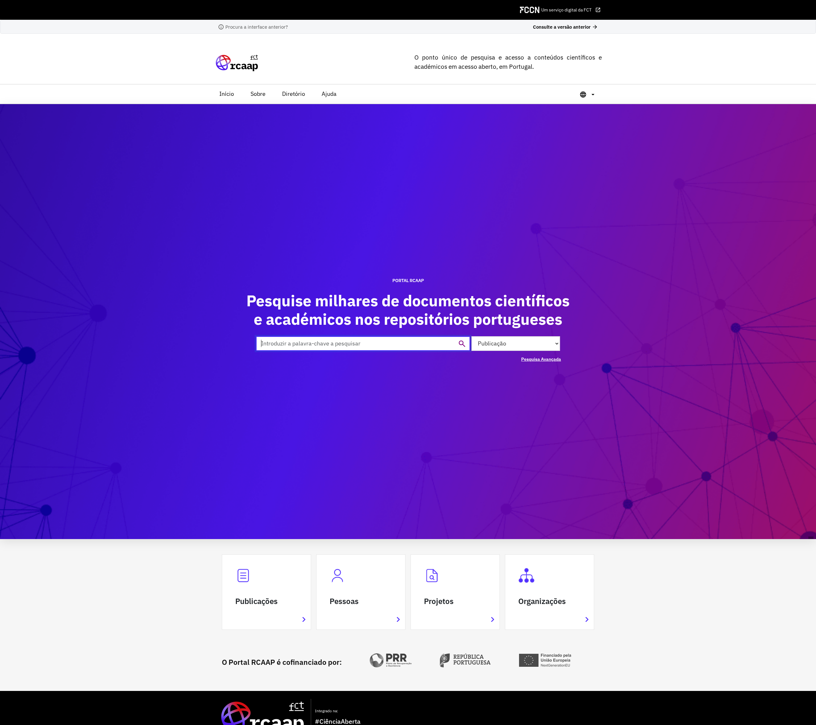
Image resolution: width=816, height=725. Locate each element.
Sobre (258, 93)
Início (226, 93)
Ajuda (329, 93)
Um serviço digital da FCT (571, 9)
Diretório (293, 93)
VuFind (225, 63)
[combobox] (363, 343)
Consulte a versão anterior (565, 27)
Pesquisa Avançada (541, 359)
